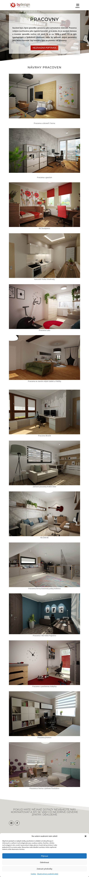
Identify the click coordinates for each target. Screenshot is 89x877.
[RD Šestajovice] (44, 226)
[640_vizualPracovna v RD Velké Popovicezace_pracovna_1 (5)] (44, 633)
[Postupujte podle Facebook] (17, 823)
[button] (85, 836)
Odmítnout (44, 862)
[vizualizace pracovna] (44, 172)
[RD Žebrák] (44, 535)
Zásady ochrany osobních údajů (47, 874)
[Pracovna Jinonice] (44, 735)
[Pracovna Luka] (44, 328)
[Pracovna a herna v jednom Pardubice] (44, 786)
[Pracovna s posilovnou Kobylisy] (44, 684)
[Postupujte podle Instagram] (11, 823)
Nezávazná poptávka (44, 48)
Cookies (33, 874)
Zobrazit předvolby (44, 869)
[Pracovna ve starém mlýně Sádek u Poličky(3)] (44, 379)
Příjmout (44, 856)
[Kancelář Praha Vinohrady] (44, 277)
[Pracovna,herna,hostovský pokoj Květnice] (44, 586)
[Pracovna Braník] (44, 434)
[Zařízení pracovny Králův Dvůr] (44, 485)
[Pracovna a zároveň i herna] (44, 118)
